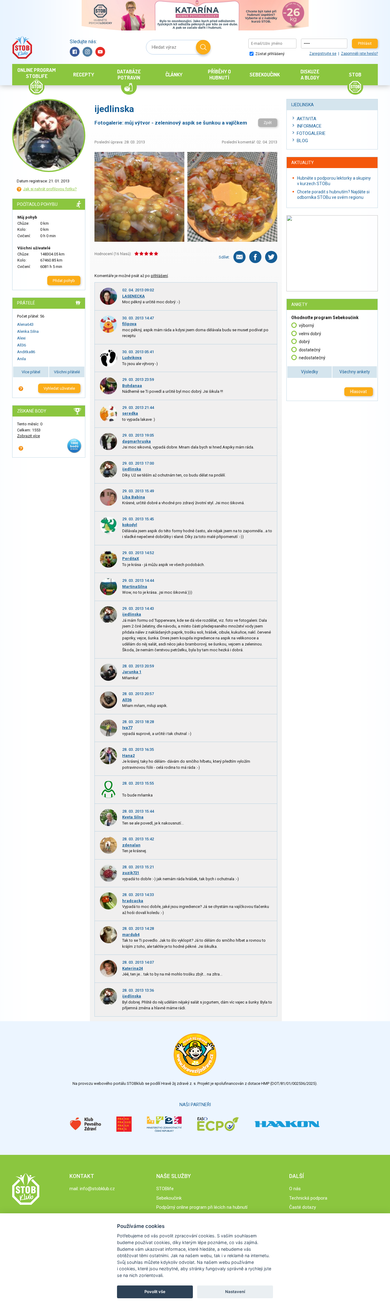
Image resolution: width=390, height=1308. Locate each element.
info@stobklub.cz (97, 1188)
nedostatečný (312, 357)
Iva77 (127, 727)
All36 (21, 345)
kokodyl (129, 524)
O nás (295, 1188)
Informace (309, 126)
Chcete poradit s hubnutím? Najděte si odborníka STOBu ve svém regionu (333, 194)
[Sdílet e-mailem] (239, 257)
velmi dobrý (310, 333)
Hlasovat (358, 391)
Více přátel (31, 372)
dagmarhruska (136, 441)
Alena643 (25, 324)
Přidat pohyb (64, 280)
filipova (129, 324)
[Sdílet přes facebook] (255, 257)
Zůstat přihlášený (269, 54)
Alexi (21, 338)
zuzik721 (130, 872)
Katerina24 (132, 968)
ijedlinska (131, 469)
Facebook (75, 52)
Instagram (87, 52)
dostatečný (310, 349)
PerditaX (130, 558)
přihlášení (159, 275)
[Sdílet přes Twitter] (271, 257)
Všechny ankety (354, 371)
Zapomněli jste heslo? (359, 53)
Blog (302, 140)
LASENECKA (133, 296)
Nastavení (235, 1291)
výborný (306, 325)
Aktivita (306, 118)
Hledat (203, 47)
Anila (21, 359)
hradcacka (132, 900)
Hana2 (128, 755)
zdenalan (131, 845)
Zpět (268, 122)
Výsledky (309, 371)
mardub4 (131, 934)
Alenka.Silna (28, 331)
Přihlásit (365, 43)
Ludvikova (132, 357)
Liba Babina (133, 497)
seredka (130, 413)
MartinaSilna (134, 586)
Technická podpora (308, 1198)
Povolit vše (154, 1291)
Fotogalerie (311, 133)
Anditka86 (26, 352)
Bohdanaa (132, 385)
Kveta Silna (133, 817)
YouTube (100, 52)
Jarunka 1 (131, 672)
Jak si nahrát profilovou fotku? (50, 189)
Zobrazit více (28, 436)
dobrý (304, 341)
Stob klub (22, 47)
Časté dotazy (302, 1207)
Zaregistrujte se (322, 53)
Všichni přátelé (67, 372)
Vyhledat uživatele (59, 388)
